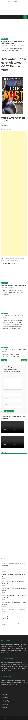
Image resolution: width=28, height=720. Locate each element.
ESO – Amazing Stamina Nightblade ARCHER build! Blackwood (14, 596)
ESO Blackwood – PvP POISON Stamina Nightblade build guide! (14, 603)
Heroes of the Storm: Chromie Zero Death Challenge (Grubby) (24, 360)
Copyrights (5, 697)
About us (4, 694)
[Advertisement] (14, 193)
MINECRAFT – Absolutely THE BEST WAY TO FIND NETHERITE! (14, 564)
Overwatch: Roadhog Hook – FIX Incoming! (13, 285)
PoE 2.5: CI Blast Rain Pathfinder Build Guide (5, 360)
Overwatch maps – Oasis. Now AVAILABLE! (13, 350)
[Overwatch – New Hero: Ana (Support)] (14, 304)
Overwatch (4, 38)
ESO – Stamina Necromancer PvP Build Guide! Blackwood (13, 582)
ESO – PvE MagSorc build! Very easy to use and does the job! (13, 610)
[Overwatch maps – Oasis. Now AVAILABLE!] (14, 338)
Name (6, 392)
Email (6, 398)
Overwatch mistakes (19, 258)
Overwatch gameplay (9, 258)
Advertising (5, 704)
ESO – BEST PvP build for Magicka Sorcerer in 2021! (14, 570)
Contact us (5, 691)
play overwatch (14, 260)
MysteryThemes (22, 718)
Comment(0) (21, 45)
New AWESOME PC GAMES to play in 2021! (12, 623)
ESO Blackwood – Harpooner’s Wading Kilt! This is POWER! (14, 589)
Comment (7, 377)
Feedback (4, 707)
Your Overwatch (11, 74)
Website (6, 404)
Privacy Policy (5, 701)
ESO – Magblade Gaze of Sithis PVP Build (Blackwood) (12, 617)
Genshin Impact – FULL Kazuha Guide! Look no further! (13, 576)
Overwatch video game (6, 260)
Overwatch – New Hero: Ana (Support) (12, 315)
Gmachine (12, 45)
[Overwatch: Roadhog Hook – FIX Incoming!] (14, 274)
